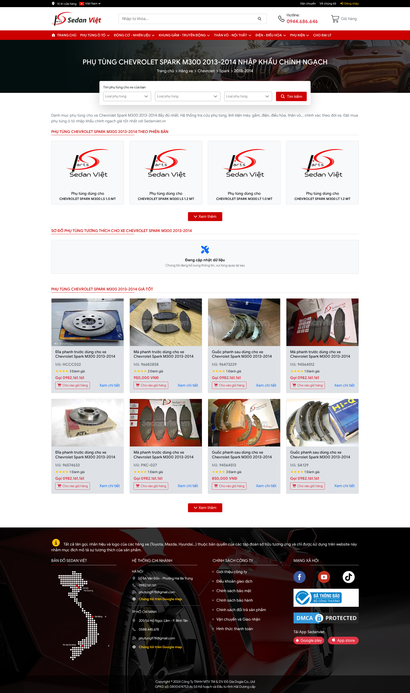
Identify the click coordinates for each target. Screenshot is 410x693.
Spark (224, 71)
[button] (108, 35)
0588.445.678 (149, 629)
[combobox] (127, 96)
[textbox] (124, 96)
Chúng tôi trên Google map (160, 599)
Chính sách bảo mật (233, 591)
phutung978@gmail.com (157, 592)
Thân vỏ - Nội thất (230, 35)
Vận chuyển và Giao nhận (238, 619)
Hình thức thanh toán (234, 629)
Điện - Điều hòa (269, 35)
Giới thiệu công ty (231, 572)
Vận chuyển (308, 3)
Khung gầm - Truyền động (182, 35)
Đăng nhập (351, 3)
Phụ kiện (297, 35)
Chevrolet (206, 71)
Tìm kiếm (294, 96)
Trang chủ (66, 35)
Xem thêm (207, 216)
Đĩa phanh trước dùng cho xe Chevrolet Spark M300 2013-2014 (85, 354)
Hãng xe (186, 71)
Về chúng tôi (328, 3)
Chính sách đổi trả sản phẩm (241, 610)
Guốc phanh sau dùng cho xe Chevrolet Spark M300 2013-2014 (242, 354)
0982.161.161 (147, 585)
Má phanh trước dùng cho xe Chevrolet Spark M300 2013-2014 (164, 354)
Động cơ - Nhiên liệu (132, 35)
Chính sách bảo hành (234, 600)
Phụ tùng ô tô (93, 35)
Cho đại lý (322, 35)
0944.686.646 (302, 21)
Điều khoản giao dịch (234, 581)
